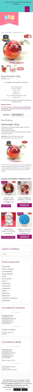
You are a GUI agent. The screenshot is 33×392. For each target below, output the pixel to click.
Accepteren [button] (17, 389)
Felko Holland (7, 110)
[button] (29, 36)
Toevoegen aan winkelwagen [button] (24, 205)
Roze (29, 108)
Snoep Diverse (8, 32)
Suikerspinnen (6, 295)
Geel (16, 108)
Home (2, 32)
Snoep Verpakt (6, 286)
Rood (26, 108)
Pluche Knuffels (7, 278)
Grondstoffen (6, 266)
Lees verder (6, 206)
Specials (4, 291)
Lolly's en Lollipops (18, 107)
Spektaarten (5, 293)
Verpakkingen (6, 300)
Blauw (13, 108)
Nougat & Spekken (7, 274)
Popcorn (4, 281)
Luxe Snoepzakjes (7, 271)
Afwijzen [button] (24, 389)
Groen (19, 108)
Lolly (23, 108)
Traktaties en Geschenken (9, 298)
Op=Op (4, 276)
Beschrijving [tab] (6, 115)
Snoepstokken (4, 108)
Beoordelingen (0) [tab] (17, 115)
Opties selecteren (8, 237)
